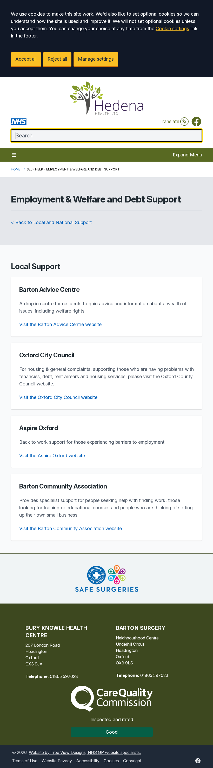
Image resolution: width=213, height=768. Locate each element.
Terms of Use (24, 760)
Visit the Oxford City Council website (58, 397)
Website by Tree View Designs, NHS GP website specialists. (85, 752)
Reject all (57, 59)
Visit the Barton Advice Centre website (60, 324)
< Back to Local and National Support (51, 222)
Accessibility (87, 760)
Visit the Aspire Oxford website (52, 455)
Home (16, 169)
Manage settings (96, 59)
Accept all (26, 59)
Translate (169, 121)
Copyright (132, 760)
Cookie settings (172, 28)
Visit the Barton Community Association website (70, 528)
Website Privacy (57, 760)
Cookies (111, 760)
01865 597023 (64, 676)
